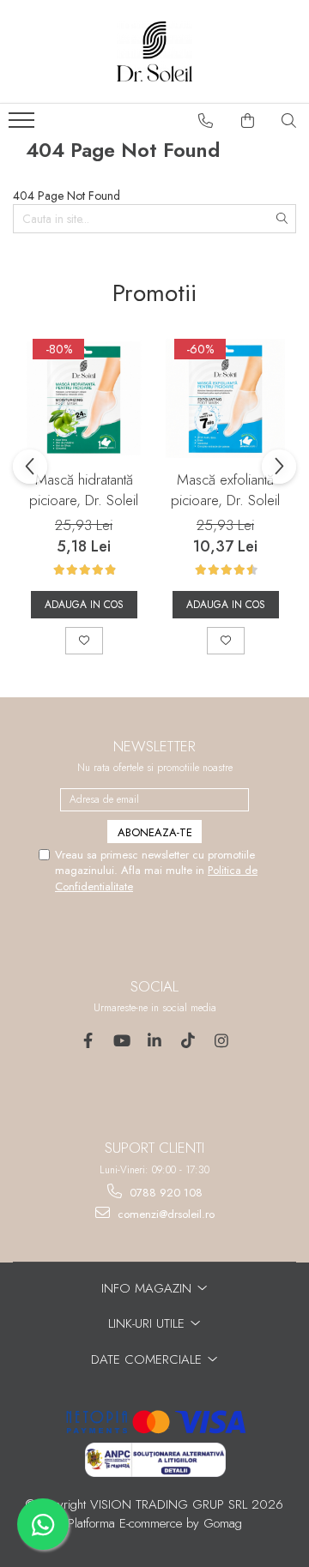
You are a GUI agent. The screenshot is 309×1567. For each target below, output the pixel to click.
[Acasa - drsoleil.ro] (154, 51)
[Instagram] (222, 1041)
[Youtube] (121, 1041)
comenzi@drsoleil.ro (164, 1214)
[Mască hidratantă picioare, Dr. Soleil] (83, 398)
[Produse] (24, 125)
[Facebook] (88, 1041)
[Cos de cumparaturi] (248, 121)
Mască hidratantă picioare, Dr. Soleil (83, 489)
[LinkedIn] (155, 1041)
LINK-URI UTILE (148, 1323)
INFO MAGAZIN (148, 1288)
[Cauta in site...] (289, 121)
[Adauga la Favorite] (84, 640)
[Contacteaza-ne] (206, 121)
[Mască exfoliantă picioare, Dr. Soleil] (225, 398)
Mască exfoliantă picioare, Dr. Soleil (225, 489)
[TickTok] (188, 1041)
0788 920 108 (164, 1192)
